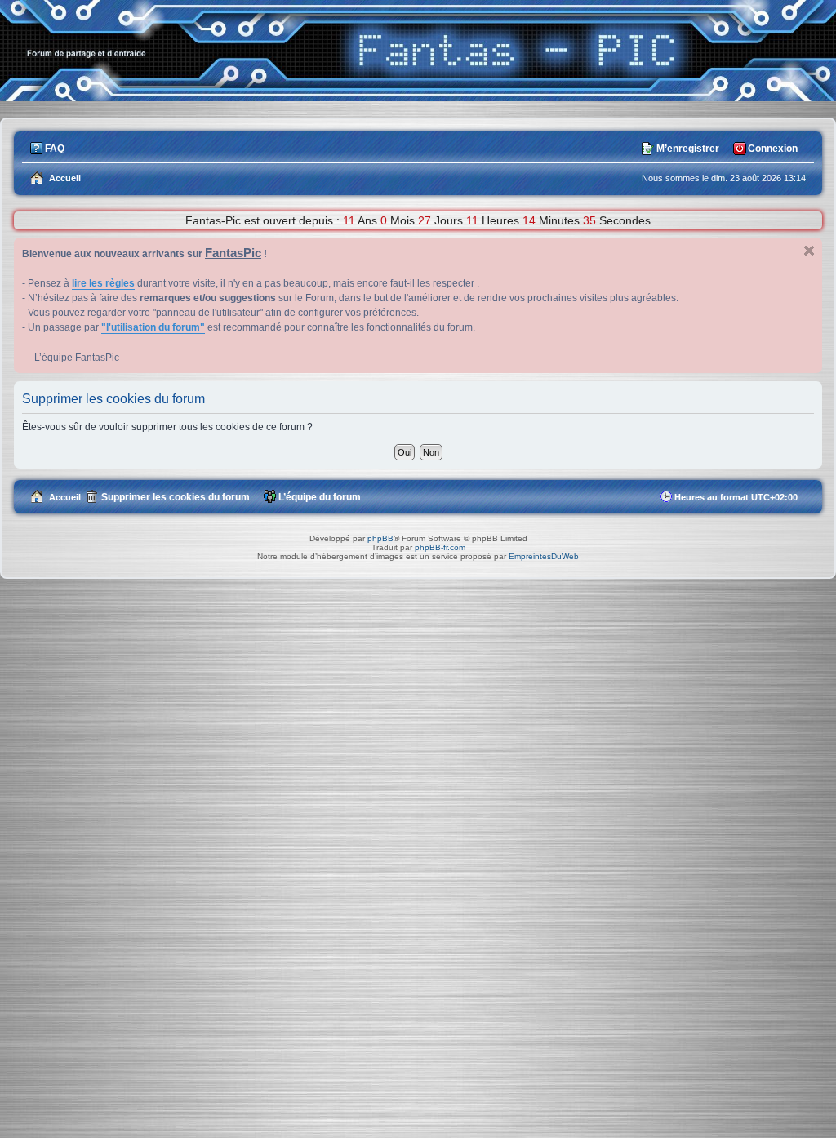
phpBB (380, 538)
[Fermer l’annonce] (809, 251)
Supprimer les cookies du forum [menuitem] (175, 497)
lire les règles (103, 283)
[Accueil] (418, 96)
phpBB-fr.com (440, 547)
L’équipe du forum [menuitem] (319, 497)
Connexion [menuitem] (773, 148)
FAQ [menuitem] (54, 148)
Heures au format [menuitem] (736, 497)
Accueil (65, 497)
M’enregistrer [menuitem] (687, 148)
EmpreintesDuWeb (544, 556)
